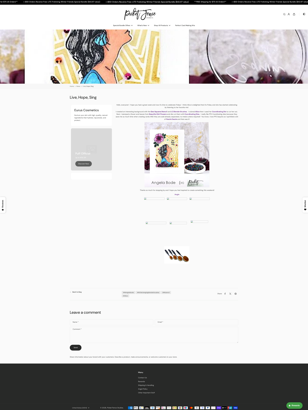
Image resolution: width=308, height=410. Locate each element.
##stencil (166, 292)
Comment (77, 329)
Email (160, 322)
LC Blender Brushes (179, 112)
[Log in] (288, 14)
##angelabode (128, 292)
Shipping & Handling (146, 385)
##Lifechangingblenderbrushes (148, 292)
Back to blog (77, 292)
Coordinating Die (219, 112)
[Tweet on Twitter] (230, 293)
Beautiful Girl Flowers (158, 114)
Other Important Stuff (146, 393)
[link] (83, 163)
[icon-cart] (294, 14)
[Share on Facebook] (225, 293)
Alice (197, 112)
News (78, 86)
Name (76, 322)
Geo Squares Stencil (159, 112)
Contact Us (142, 378)
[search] (284, 14)
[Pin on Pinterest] (235, 293)
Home (72, 86)
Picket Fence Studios (115, 408)
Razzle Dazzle (171, 119)
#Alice (125, 296)
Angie (177, 194)
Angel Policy (143, 389)
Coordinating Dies (191, 114)
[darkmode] (302, 14)
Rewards (141, 381)
